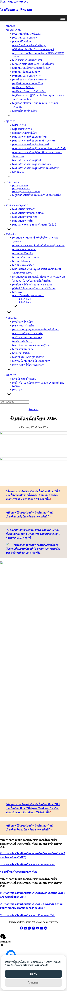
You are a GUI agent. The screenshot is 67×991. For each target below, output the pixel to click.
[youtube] (38, 929)
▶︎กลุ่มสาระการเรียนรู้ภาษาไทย (29, 136)
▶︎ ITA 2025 (25, 301)
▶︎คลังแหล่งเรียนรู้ (22, 341)
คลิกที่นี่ (27, 538)
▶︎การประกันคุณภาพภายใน (27, 333)
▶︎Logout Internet (21, 188)
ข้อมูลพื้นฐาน (13, 29)
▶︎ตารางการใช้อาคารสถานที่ (28, 364)
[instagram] (33, 929)
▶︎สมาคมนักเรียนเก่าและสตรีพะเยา (31, 68)
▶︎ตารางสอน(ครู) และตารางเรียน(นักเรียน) (35, 329)
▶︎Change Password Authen (26, 191)
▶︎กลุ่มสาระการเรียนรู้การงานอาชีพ (31, 164)
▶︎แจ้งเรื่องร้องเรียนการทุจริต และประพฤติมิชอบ (38, 382)
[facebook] (21, 929)
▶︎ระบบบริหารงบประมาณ (26, 257)
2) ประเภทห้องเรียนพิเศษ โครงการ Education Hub (27, 864)
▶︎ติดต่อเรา (18, 389)
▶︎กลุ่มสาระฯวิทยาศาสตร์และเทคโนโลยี (34, 224)
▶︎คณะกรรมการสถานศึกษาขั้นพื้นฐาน (33, 64)
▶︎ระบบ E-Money (21, 261)
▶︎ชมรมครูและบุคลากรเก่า (26, 75)
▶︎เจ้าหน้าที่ (18, 172)
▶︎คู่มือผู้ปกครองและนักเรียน (27, 83)
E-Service (11, 234)
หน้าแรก (11, 26)
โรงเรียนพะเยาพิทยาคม (16, 9)
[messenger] (29, 929)
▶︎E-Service (18, 292)
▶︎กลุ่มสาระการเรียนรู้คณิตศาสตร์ (30, 144)
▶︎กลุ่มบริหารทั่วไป (22, 220)
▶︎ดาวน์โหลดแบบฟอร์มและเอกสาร (31, 360)
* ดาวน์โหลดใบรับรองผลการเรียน (18, 871)
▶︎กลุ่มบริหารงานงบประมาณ (28, 213)
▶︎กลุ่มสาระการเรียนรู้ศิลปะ (27, 160)
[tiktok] (42, 929)
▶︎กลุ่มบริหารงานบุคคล (25, 217)
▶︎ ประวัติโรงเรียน (22, 41)
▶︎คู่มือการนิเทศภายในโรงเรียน (29, 91)
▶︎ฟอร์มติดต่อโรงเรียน (24, 378)
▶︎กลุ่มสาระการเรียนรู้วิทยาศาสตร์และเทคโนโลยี (39, 148)
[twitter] (25, 929)
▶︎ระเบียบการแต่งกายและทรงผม (30, 79)
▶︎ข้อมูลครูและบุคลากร (25, 37)
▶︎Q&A (16, 386)
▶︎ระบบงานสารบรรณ (24, 249)
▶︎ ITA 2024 (25, 299)
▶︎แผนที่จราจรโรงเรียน (24, 111)
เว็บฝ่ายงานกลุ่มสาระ (17, 205)
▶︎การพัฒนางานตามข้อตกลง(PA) (30, 345)
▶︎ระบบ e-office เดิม (22, 253)
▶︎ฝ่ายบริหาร (19, 125)
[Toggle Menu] (62, 18)
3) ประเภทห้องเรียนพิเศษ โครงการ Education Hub (27, 915)
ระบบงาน (11, 317)
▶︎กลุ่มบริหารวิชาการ (24, 209)
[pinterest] (46, 929)
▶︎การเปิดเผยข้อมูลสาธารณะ (28, 295)
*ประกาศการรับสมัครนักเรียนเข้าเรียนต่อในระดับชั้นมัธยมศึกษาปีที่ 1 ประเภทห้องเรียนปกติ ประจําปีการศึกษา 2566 (33, 534)
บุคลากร (10, 121)
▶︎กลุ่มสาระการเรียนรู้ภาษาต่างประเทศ (33, 140)
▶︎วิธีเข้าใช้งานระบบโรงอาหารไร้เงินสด (33, 288)
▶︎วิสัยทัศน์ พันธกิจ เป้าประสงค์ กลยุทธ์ (33, 49)
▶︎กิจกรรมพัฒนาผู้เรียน (24, 132)
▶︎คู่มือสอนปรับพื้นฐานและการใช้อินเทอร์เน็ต (36, 195)
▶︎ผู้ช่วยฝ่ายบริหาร (22, 129)
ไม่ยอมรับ (33, 982)
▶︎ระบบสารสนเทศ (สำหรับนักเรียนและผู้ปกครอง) (38, 245)
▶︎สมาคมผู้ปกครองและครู (26, 71)
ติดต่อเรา (11, 375)
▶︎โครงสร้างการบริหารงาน (27, 60)
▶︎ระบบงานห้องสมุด (23, 265)
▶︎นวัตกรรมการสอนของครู (27, 337)
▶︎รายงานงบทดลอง (22, 349)
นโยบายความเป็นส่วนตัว (35, 965)
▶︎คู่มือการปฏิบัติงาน (23, 87)
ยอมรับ (33, 974)
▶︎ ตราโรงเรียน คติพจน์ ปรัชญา (29, 45)
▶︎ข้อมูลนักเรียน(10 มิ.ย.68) (26, 33)
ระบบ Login (12, 182)
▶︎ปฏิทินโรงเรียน (21, 353)
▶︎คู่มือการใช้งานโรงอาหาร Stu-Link (32, 284)
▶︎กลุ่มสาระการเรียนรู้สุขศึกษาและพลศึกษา (36, 168)
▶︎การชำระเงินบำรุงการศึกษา (28, 357)
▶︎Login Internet (20, 185)
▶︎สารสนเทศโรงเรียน (23, 325)
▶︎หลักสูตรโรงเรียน (22, 321)
